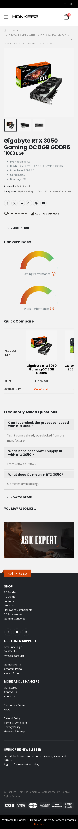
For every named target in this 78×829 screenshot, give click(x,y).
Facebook (7, 203)
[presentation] (9, 83)
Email (43, 203)
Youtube (17, 632)
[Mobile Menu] (7, 17)
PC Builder (10, 592)
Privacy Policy (12, 727)
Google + (29, 203)
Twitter (14, 203)
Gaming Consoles (14, 618)
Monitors (9, 605)
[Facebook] (65, 4)
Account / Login (13, 647)
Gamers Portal (13, 664)
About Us (9, 696)
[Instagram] (71, 4)
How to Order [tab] (21, 497)
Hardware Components (18, 610)
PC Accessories (13, 614)
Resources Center (15, 705)
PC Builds (9, 596)
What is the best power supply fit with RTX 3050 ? (35, 453)
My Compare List (14, 656)
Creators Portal (13, 669)
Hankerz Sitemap (14, 731)
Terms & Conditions (16, 722)
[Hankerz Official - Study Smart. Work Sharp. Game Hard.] (25, 17)
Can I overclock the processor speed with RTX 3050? (38, 424)
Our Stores (10, 687)
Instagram (25, 632)
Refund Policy (12, 718)
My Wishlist (11, 651)
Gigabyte (22, 191)
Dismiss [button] (39, 824)
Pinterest (36, 203)
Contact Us (10, 692)
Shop (8, 586)
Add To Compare (47, 213)
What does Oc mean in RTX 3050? (35, 474)
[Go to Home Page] (5, 30)
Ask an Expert (12, 673)
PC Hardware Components (59, 191)
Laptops (9, 601)
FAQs (7, 709)
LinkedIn (22, 203)
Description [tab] (20, 228)
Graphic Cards (35, 191)
